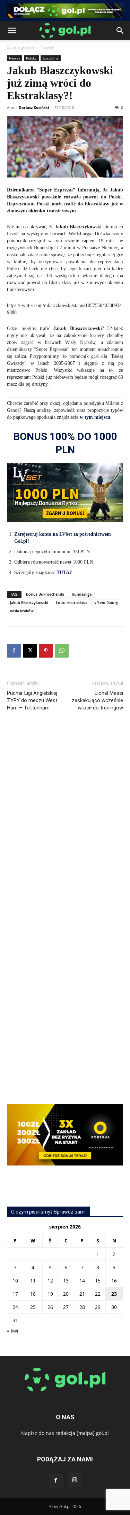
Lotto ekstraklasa (71, 602)
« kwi (12, 1330)
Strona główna (21, 47)
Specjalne (51, 58)
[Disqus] (65, 821)
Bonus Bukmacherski (45, 594)
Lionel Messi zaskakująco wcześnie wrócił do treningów (97, 700)
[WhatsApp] (62, 651)
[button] (12, 30)
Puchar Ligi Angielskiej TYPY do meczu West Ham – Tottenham (32, 700)
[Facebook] (14, 651)
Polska (31, 58)
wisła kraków (22, 610)
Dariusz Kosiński (34, 107)
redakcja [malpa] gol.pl (82, 1433)
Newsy (47, 47)
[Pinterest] (46, 651)
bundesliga (82, 594)
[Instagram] (74, 1480)
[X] (30, 651)
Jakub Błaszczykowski (29, 602)
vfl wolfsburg (106, 602)
